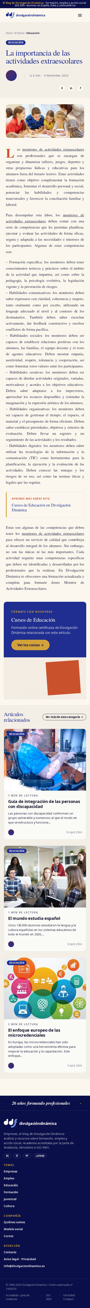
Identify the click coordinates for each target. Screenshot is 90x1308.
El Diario (19, 33)
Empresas (10, 1171)
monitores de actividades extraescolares (53, 149)
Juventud (10, 1199)
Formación (11, 1192)
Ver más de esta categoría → (64, 717)
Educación (11, 1185)
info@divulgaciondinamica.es (24, 1266)
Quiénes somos (14, 1222)
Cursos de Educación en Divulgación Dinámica (41, 507)
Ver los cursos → (30, 645)
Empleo (9, 1178)
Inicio (9, 33)
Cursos (8, 1236)
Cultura (9, 1206)
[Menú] (80, 15)
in (71, 88)
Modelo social (13, 1229)
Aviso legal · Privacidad (20, 1259)
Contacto (10, 1252)
